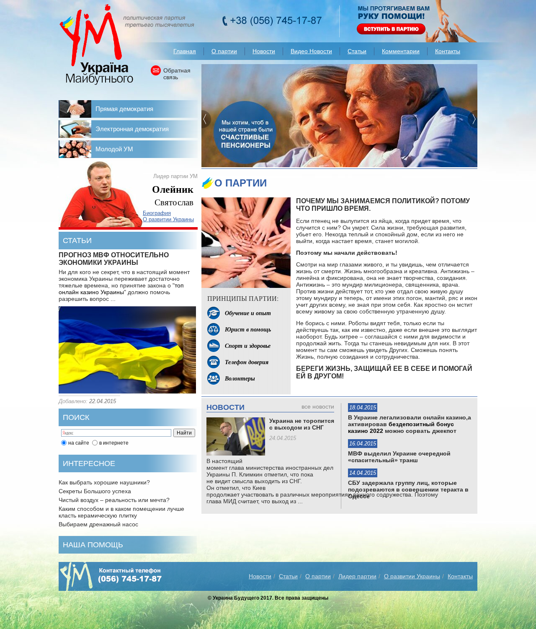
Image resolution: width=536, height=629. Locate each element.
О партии (224, 51)
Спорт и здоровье (248, 346)
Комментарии (401, 51)
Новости (264, 51)
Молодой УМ (114, 149)
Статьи (357, 51)
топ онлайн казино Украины (121, 288)
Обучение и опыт (248, 313)
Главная (184, 51)
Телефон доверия (246, 362)
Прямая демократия (124, 108)
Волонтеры (240, 378)
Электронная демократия (132, 128)
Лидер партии (357, 576)
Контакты (447, 51)
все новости (318, 406)
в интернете (114, 443)
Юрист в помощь (248, 329)
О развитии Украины (168, 219)
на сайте (78, 443)
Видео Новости (311, 51)
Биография (157, 213)
